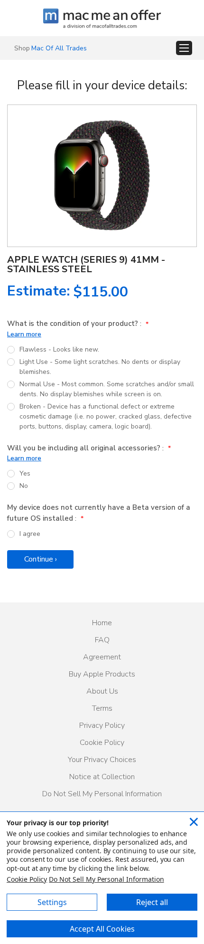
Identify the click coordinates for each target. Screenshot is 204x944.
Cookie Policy (102, 742)
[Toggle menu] (184, 48)
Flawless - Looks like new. (59, 349)
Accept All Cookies (102, 929)
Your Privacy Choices (102, 759)
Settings (52, 902)
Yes (24, 473)
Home (102, 623)
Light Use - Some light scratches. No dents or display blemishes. (99, 366)
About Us (102, 691)
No (23, 485)
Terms (102, 708)
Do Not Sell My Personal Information (102, 794)
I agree (29, 533)
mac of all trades (59, 48)
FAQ (102, 640)
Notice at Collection (102, 777)
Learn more (24, 334)
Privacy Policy (102, 725)
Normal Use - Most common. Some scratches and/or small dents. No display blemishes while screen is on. (106, 389)
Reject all (152, 902)
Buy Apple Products (102, 674)
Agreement (102, 657)
